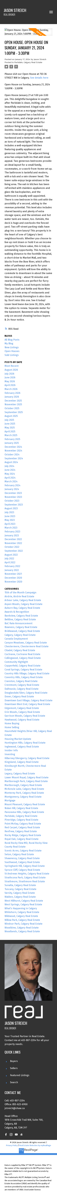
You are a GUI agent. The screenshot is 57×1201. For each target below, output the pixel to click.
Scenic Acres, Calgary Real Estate (23, 850)
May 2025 (10, 427)
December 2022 (13, 539)
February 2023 (12, 531)
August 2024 (11, 462)
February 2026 (12, 393)
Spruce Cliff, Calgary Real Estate (22, 869)
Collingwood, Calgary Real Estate (23, 658)
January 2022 (12, 570)
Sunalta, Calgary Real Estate (20, 885)
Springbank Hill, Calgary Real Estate (25, 866)
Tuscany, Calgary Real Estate (20, 889)
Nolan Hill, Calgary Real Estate (21, 808)
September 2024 (14, 458)
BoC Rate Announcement (18, 623)
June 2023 (10, 516)
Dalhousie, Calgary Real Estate (21, 688)
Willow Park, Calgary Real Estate (22, 920)
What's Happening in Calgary (21, 908)
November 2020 (13, 581)
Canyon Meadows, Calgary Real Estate (26, 642)
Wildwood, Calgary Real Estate (21, 916)
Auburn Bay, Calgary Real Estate (22, 607)
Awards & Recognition (17, 611)
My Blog (9, 343)
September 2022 (14, 550)
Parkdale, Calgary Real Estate (28, 62)
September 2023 (14, 504)
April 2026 (10, 385)
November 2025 (13, 404)
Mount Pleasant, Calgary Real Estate (25, 804)
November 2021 (13, 573)
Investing (10, 754)
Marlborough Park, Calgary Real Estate (26, 781)
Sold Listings (12, 355)
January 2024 (12, 489)
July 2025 (9, 419)
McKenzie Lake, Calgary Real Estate (24, 788)
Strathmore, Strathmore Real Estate (25, 881)
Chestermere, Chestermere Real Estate (26, 646)
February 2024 (12, 485)
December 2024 (13, 446)
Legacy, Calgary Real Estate (20, 773)
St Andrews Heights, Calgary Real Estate (27, 873)
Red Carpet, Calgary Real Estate (22, 827)
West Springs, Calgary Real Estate (23, 904)
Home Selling (12, 727)
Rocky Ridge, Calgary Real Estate (23, 835)
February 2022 (12, 566)
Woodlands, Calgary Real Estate (22, 931)
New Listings (12, 347)
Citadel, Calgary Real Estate (20, 650)
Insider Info (11, 750)
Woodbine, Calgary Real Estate (22, 927)
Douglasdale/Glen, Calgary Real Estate (26, 692)
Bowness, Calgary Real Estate (21, 627)
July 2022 (9, 558)
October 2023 (12, 500)
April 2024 (10, 477)
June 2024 (10, 469)
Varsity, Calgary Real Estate (20, 892)
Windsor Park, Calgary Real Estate (23, 923)
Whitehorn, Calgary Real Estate (22, 912)
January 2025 (12, 443)
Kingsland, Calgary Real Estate (22, 762)
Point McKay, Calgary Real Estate (23, 823)
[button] (6, 1134)
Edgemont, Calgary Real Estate (22, 708)
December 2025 (13, 400)
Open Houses (12, 351)
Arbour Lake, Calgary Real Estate (23, 600)
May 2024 (10, 473)
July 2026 (9, 373)
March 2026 (11, 389)
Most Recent (12, 365)
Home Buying (12, 723)
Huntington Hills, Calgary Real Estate (25, 742)
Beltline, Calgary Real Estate (20, 619)
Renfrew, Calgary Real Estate (21, 831)
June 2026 (10, 377)
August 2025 (11, 416)
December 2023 (13, 493)
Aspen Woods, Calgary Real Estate (23, 604)
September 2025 (14, 412)
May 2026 (10, 381)
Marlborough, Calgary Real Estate (23, 785)
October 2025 (12, 408)
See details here (39, 77)
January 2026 (12, 396)
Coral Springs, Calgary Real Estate (23, 669)
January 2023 (12, 535)
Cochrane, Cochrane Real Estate (22, 654)
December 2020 (13, 577)
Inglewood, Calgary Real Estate (22, 746)
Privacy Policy (12, 1145)
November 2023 (13, 497)
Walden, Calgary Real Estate (20, 896)
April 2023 (10, 523)
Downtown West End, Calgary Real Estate (27, 704)
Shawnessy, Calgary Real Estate (22, 858)
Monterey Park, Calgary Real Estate (24, 792)
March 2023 (11, 527)
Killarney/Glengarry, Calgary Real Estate (27, 758)
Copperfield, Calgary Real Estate (22, 665)
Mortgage (10, 800)
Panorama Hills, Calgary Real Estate (24, 812)
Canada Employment (16, 638)
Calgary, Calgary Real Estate (20, 635)
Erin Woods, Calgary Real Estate (22, 712)
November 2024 (13, 450)
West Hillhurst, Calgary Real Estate (24, 900)
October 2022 (12, 546)
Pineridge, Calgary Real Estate (21, 819)
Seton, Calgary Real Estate (19, 854)
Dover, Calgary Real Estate (19, 696)
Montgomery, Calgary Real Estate (23, 796)
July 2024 (9, 466)
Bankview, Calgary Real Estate (21, 615)
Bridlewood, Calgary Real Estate (22, 631)
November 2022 (13, 543)
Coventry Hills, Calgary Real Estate (24, 677)
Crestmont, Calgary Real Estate (22, 684)
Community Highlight (16, 661)
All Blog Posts (12, 339)
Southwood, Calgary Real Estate (22, 862)
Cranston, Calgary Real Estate (21, 681)
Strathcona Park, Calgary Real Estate (25, 877)
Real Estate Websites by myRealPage (35, 1145)
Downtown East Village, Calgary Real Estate (28, 700)
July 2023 (9, 512)
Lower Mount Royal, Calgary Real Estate (26, 777)
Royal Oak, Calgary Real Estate (21, 839)
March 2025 (11, 435)
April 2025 (10, 431)
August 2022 (11, 554)
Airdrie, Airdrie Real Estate (19, 596)
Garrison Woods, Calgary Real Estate (25, 715)
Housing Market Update (18, 739)
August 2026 (11, 369)
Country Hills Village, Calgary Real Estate (27, 673)
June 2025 (10, 423)
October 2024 (12, 454)
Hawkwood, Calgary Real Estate (22, 719)
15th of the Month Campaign (20, 592)
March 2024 (11, 481)
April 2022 (10, 562)
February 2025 (12, 439)
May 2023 (10, 520)
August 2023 (11, 508)
